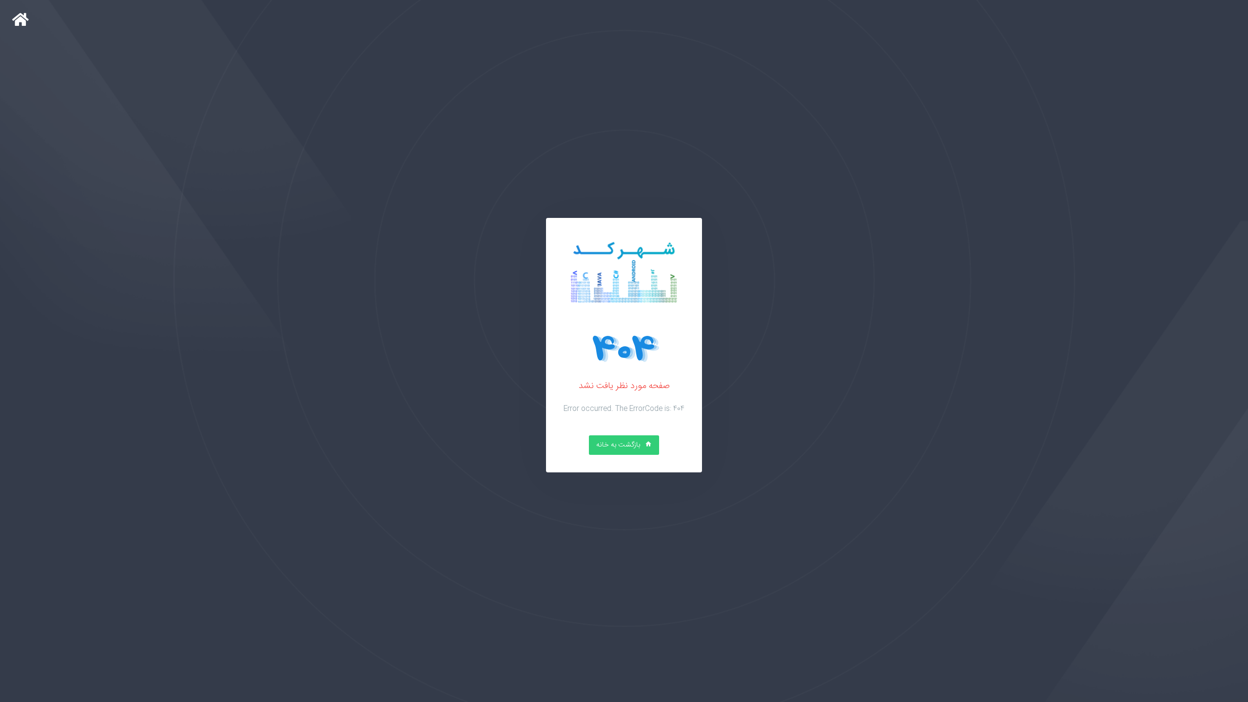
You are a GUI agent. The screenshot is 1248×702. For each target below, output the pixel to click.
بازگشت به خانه (619, 445)
